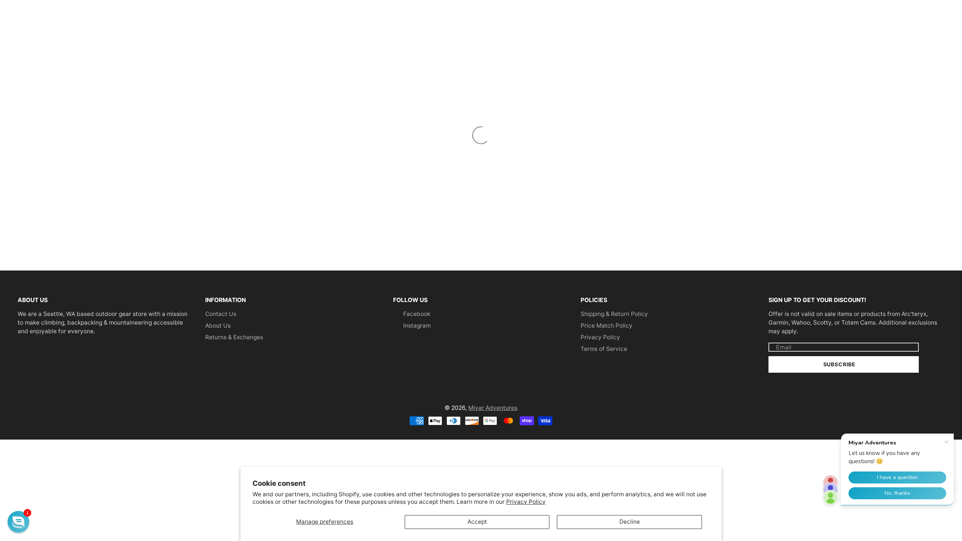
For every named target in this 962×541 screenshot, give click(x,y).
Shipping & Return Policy (614, 313)
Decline (629, 521)
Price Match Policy (606, 325)
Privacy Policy (526, 501)
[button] (18, 522)
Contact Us (220, 313)
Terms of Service (604, 348)
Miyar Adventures (492, 407)
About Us (218, 325)
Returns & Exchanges (234, 337)
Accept (477, 521)
